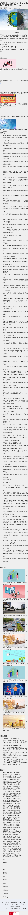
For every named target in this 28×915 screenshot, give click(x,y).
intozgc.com (12, 904)
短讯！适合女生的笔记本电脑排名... (12, 836)
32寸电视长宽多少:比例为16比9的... (12, 796)
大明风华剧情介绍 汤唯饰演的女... (12, 778)
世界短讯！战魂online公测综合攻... (12, 831)
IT (3, 866)
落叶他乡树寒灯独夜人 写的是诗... (12, 826)
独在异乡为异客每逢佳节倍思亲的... (12, 850)
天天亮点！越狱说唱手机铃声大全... (12, 834)
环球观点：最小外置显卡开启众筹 (12, 443)
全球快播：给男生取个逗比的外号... (12, 845)
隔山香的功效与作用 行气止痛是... (12, 815)
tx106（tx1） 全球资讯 (9, 543)
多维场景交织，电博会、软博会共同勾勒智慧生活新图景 (15, 749)
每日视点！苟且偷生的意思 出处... (12, 795)
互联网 (5, 863)
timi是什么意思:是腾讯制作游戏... (11, 779)
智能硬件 (5, 883)
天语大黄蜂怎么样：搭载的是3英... (12, 841)
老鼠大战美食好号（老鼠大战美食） (12, 406)
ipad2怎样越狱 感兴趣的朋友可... (11, 843)
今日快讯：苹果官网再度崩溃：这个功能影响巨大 (15, 743)
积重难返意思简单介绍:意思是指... (12, 803)
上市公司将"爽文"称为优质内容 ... (12, 848)
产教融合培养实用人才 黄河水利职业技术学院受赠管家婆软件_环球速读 (15, 756)
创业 (4, 876)
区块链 (5, 873)
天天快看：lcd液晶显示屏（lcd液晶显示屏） (14, 540)
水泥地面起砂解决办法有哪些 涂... (12, 812)
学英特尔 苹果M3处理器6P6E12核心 (12, 448)
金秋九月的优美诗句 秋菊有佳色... (12, 817)
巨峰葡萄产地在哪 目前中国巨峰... (12, 821)
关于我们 (7, 904)
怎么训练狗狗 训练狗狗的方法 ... (11, 853)
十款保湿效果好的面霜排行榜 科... (12, 827)
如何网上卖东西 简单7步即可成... (11, 846)
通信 (4, 869)
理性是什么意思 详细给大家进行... (12, 805)
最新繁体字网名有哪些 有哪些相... (12, 814)
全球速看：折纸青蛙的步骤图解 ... (12, 786)
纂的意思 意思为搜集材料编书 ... (11, 802)
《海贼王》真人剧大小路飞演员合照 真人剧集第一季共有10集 (15, 697)
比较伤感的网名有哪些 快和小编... (12, 855)
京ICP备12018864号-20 (14, 906)
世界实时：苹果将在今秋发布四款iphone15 (14, 427)
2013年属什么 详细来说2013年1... (12, 800)
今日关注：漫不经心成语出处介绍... (12, 809)
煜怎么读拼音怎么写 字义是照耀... (12, 791)
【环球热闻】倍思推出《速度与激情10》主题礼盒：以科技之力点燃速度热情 (15, 760)
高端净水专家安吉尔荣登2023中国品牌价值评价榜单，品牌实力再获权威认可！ (15, 763)
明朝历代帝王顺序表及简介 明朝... (12, 783)
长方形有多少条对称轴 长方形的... (12, 798)
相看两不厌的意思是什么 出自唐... (12, 838)
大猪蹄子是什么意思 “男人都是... (11, 824)
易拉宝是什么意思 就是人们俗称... (12, 772)
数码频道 (5, 880)
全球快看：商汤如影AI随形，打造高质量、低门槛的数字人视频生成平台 (15, 753)
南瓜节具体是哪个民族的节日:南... (12, 822)
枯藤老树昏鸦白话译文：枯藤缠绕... (12, 839)
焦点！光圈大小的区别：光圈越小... (12, 851)
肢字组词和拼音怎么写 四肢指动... (12, 784)
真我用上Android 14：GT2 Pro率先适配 (13, 398)
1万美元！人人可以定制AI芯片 (11, 440)
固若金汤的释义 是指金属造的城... (12, 790)
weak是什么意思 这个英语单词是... (12, 774)
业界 (4, 859)
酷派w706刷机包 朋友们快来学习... (12, 857)
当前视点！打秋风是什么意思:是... (12, 793)
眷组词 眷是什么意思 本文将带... (11, 788)
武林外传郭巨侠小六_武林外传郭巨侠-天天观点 (15, 503)
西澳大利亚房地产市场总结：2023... (12, 819)
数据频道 (5, 887)
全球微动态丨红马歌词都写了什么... (12, 776)
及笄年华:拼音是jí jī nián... (10, 829)
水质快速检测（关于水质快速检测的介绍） (14, 485)
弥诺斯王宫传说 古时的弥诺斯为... (12, 833)
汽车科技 (5, 897)
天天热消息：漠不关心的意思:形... (12, 781)
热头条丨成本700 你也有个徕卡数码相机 (13, 435)
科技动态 (5, 890)
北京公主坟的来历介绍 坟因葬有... (12, 807)
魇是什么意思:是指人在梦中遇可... (12, 810)
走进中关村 (18, 904)
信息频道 (5, 893)
